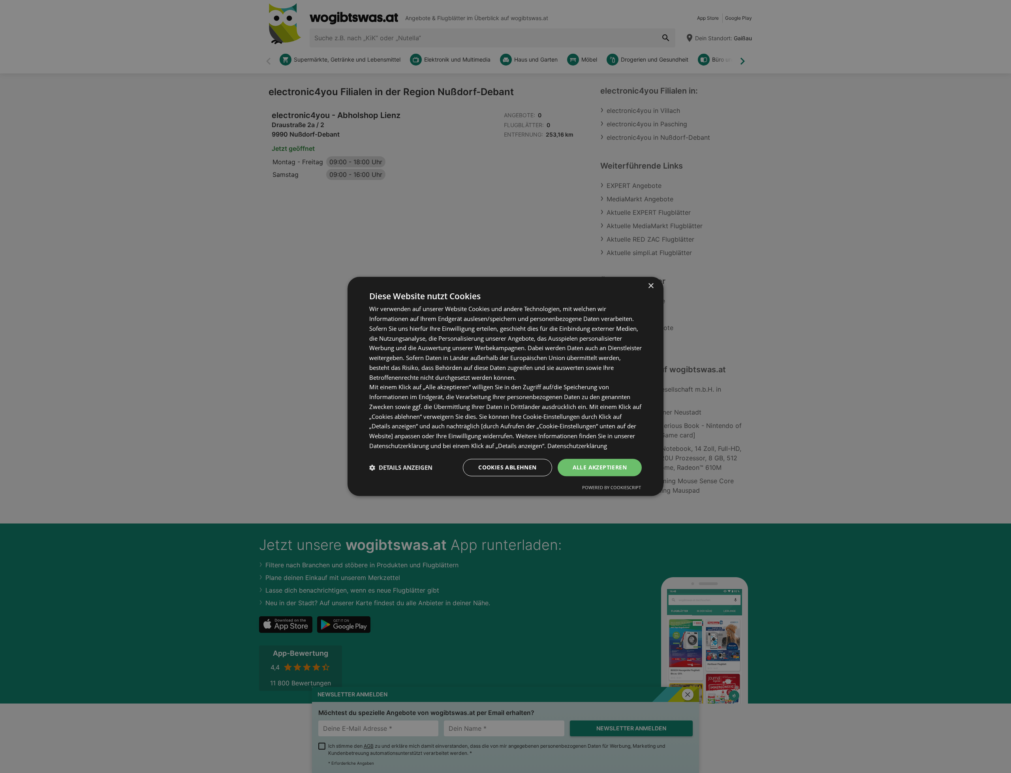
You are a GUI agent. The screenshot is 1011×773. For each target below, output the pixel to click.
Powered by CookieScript (611, 488)
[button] (400, 467)
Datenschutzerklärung (577, 446)
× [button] (651, 286)
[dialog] (505, 386)
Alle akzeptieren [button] (600, 467)
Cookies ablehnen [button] (507, 467)
